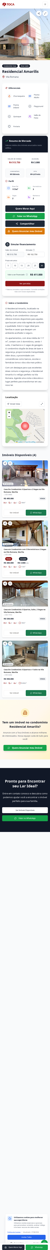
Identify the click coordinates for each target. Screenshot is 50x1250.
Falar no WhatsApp (27, 216)
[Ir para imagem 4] (26, 484)
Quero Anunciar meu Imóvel (27, 231)
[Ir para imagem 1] (21, 484)
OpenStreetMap (30, 442)
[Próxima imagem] (47, 34)
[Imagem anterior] (3, 34)
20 (28, 265)
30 (42, 265)
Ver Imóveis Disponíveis (25, 810)
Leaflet (20, 442)
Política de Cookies (14, 1232)
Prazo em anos (11, 260)
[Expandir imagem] (45, 13)
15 (22, 265)
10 (15, 265)
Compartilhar (27, 223)
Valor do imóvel (11, 250)
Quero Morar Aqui (25, 208)
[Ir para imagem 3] (25, 484)
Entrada (29, 250)
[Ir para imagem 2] (23, 484)
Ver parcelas (25, 283)
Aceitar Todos (26, 1237)
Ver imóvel (14, 512)
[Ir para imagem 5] (28, 484)
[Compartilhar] (38, 13)
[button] (25, 426)
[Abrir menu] (45, 4)
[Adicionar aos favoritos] (10, 463)
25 (35, 265)
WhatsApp (37, 512)
